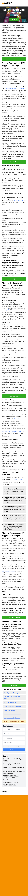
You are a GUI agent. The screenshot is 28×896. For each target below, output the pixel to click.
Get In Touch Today (14, 59)
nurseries (16, 418)
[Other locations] (21, 3)
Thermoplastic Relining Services (12, 714)
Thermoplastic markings (8, 571)
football (16, 201)
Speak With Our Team (14, 617)
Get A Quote (14, 279)
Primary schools (6, 431)
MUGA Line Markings (9, 710)
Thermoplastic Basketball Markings (13, 706)
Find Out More (14, 162)
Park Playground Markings (11, 693)
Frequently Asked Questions (10, 782)
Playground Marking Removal (12, 718)
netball (21, 201)
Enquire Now (14, 396)
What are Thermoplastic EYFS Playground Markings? (11, 776)
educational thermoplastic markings (14, 88)
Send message (14, 750)
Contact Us (14, 19)
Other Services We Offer (9, 785)
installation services (18, 479)
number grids (5, 310)
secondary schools (16, 431)
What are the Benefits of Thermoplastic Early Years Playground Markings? (13, 768)
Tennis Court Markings (10, 702)
